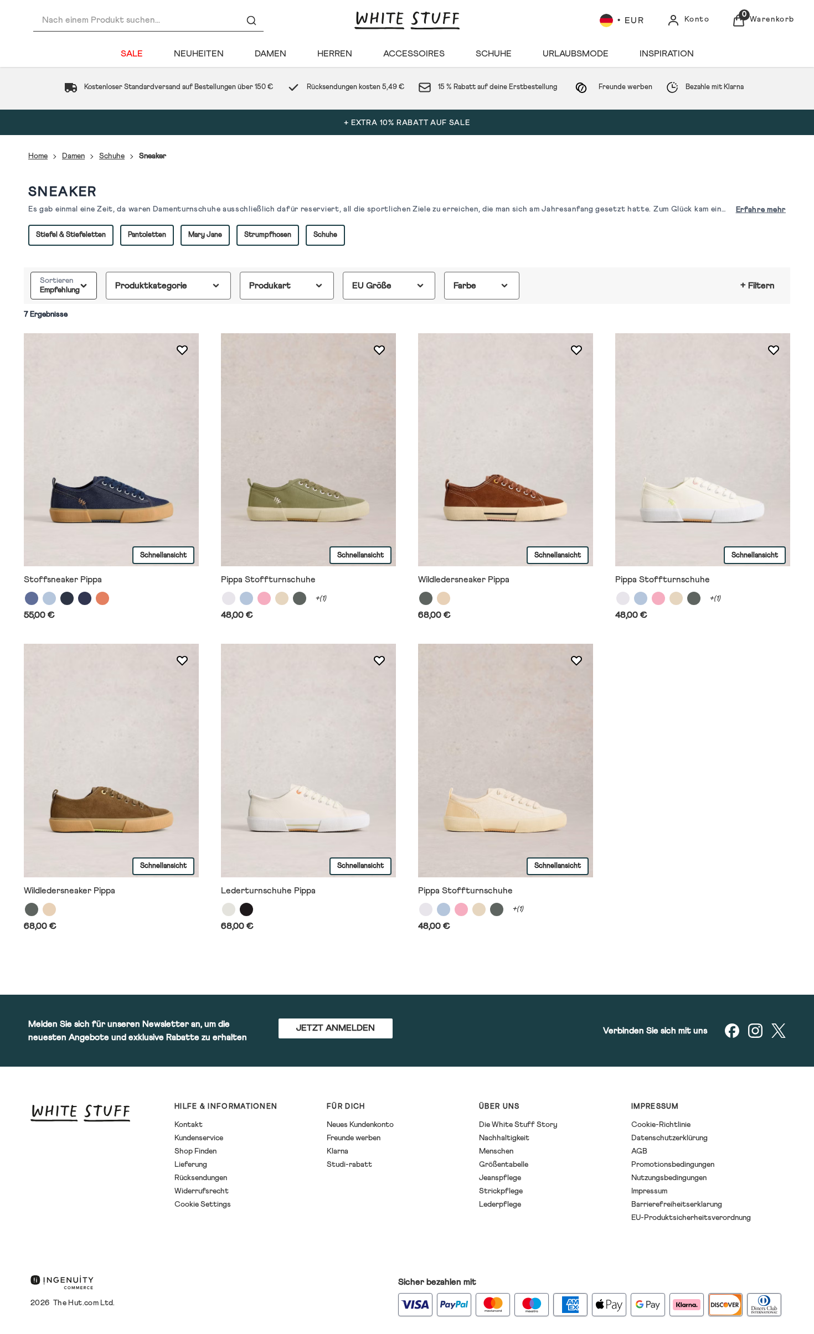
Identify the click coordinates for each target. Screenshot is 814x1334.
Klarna (337, 1151)
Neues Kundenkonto (360, 1125)
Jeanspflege (500, 1178)
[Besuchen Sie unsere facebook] (732, 1030)
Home (38, 156)
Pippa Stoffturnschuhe (268, 579)
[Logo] (407, 20)
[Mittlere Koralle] (102, 598)
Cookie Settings (202, 1204)
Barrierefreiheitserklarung (676, 1204)
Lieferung (190, 1164)
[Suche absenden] (251, 20)
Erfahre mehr (761, 210)
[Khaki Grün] (299, 598)
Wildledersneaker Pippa (463, 579)
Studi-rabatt (349, 1164)
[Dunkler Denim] (84, 598)
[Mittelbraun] (443, 598)
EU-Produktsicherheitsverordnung (691, 1218)
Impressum (649, 1191)
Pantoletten (147, 235)
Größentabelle (503, 1164)
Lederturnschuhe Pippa (268, 890)
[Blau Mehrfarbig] (31, 598)
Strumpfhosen (267, 235)
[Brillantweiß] (228, 598)
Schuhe (112, 156)
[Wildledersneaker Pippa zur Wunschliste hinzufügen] (576, 350)
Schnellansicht (163, 555)
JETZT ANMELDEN (335, 1027)
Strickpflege (501, 1191)
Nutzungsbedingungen (669, 1178)
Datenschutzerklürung (669, 1138)
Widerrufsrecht (201, 1191)
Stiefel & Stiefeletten (71, 235)
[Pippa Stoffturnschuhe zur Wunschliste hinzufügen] (379, 350)
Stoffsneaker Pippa (63, 579)
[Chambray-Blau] (49, 598)
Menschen (496, 1151)
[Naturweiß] (228, 909)
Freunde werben (353, 1138)
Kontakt (188, 1125)
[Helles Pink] (264, 598)
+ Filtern (757, 285)
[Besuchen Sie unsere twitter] (778, 1030)
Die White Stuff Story (518, 1125)
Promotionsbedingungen (672, 1164)
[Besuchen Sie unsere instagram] (755, 1030)
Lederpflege (500, 1204)
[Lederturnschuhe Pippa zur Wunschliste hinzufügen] (379, 660)
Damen (73, 156)
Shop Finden (195, 1151)
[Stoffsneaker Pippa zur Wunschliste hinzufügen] (182, 350)
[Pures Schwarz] (246, 909)
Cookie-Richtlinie (661, 1125)
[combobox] (148, 20)
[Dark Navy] (67, 598)
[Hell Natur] (281, 598)
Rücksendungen (200, 1178)
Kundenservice (198, 1138)
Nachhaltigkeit (504, 1138)
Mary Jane (205, 235)
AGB (639, 1151)
